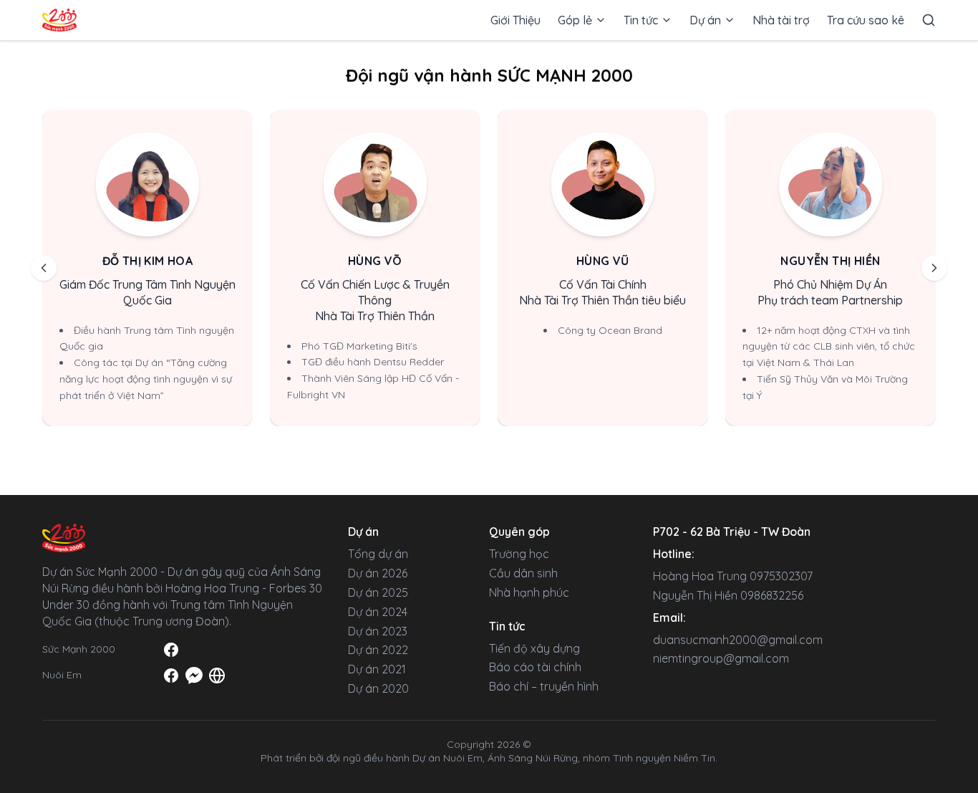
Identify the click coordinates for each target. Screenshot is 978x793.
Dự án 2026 (377, 573)
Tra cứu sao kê (865, 20)
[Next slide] (934, 268)
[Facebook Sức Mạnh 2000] (171, 649)
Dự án (705, 20)
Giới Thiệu (515, 20)
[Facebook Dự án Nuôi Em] (171, 675)
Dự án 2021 (377, 669)
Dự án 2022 (378, 650)
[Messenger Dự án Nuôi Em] (194, 675)
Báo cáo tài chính (535, 667)
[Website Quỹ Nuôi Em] (217, 675)
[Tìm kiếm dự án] (928, 20)
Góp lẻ (575, 20)
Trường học (519, 554)
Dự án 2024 (377, 612)
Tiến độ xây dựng (534, 648)
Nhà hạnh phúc (529, 592)
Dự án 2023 (377, 631)
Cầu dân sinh (523, 573)
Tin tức (641, 20)
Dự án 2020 (378, 688)
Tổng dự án (378, 554)
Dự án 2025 (378, 592)
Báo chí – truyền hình (544, 686)
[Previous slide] (44, 268)
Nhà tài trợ (781, 20)
